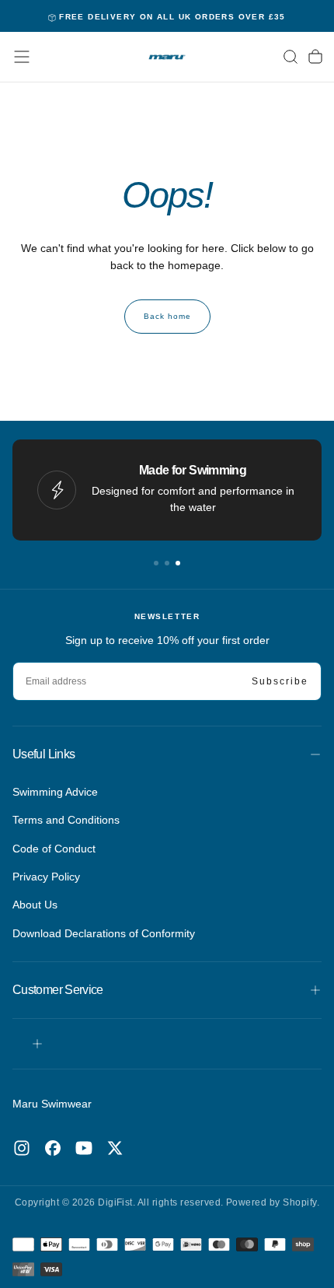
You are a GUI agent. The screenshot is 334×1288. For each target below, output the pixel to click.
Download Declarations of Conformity (103, 933)
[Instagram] (21, 1148)
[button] (21, 56)
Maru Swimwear (52, 1103)
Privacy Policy (46, 876)
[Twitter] (115, 1148)
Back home (167, 316)
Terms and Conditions (66, 820)
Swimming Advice (55, 792)
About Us (34, 904)
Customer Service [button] (57, 989)
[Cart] (315, 56)
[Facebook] (52, 1148)
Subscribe (280, 681)
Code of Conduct (54, 848)
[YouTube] (84, 1148)
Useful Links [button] (43, 754)
